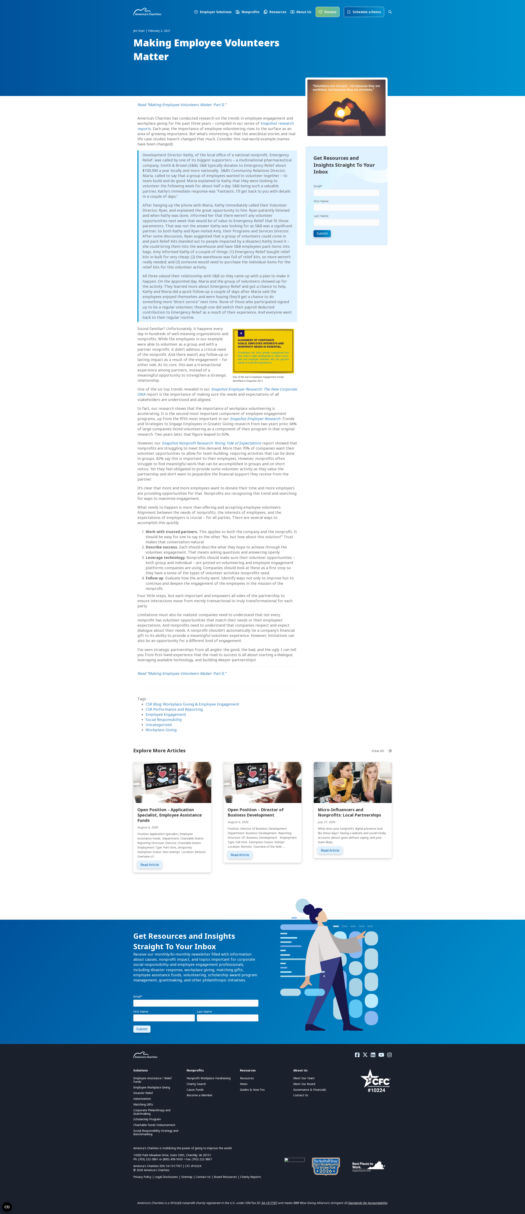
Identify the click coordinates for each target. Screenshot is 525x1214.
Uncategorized (159, 724)
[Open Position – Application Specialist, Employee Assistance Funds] (172, 782)
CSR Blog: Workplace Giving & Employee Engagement (192, 704)
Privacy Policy (142, 1177)
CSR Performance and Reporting (174, 709)
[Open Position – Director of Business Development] (262, 782)
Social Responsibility (164, 719)
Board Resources (225, 1177)
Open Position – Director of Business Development (256, 812)
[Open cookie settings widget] (7, 1207)
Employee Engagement (166, 714)
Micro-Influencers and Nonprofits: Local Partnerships (349, 812)
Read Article (151, 864)
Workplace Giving (161, 729)
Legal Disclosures (166, 1177)
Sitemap (186, 1177)
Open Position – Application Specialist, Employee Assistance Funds (169, 815)
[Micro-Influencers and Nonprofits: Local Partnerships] (353, 782)
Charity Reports (250, 1177)
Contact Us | (205, 1177)
